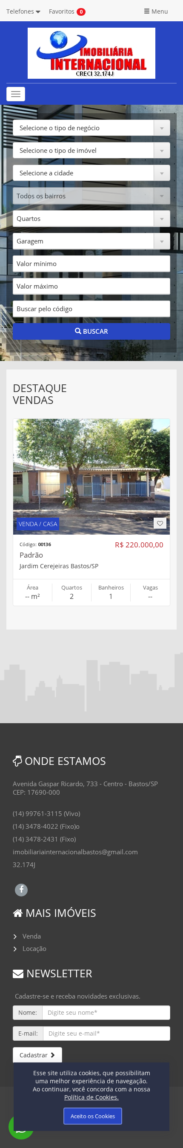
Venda (32, 936)
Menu (159, 11)
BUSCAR (94, 331)
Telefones (21, 11)
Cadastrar (34, 1055)
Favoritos (61, 11)
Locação (34, 948)
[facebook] (21, 889)
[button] (91, 128)
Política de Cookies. (91, 1097)
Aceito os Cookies (93, 1116)
